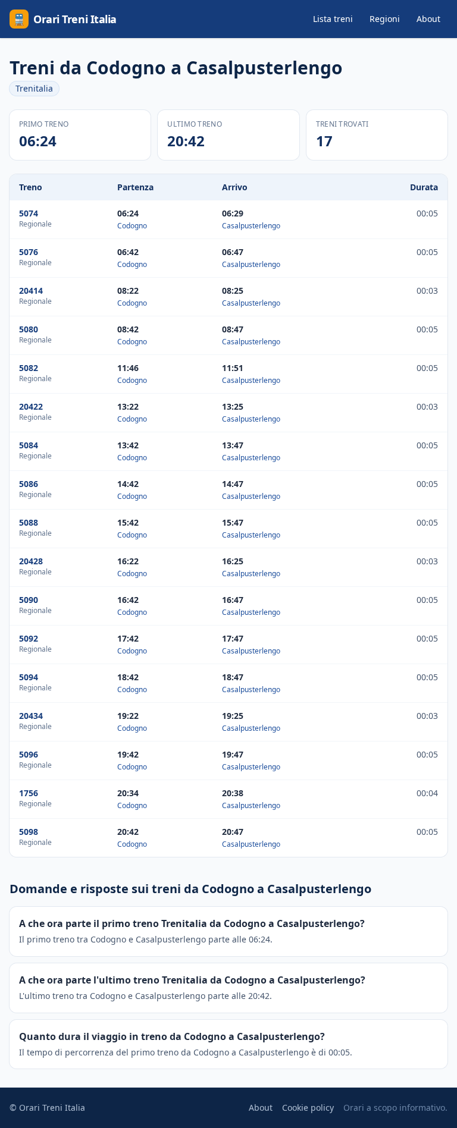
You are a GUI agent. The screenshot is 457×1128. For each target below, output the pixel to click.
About (428, 18)
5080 (28, 329)
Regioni (385, 18)
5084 (28, 445)
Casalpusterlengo (251, 226)
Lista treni (333, 18)
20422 (31, 406)
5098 (28, 831)
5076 (28, 251)
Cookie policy (308, 1107)
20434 (31, 715)
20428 (31, 561)
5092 (28, 638)
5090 (28, 599)
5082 (28, 367)
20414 (31, 290)
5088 (28, 522)
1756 (28, 793)
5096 (28, 754)
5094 (28, 677)
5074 (28, 213)
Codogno (132, 226)
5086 (28, 483)
